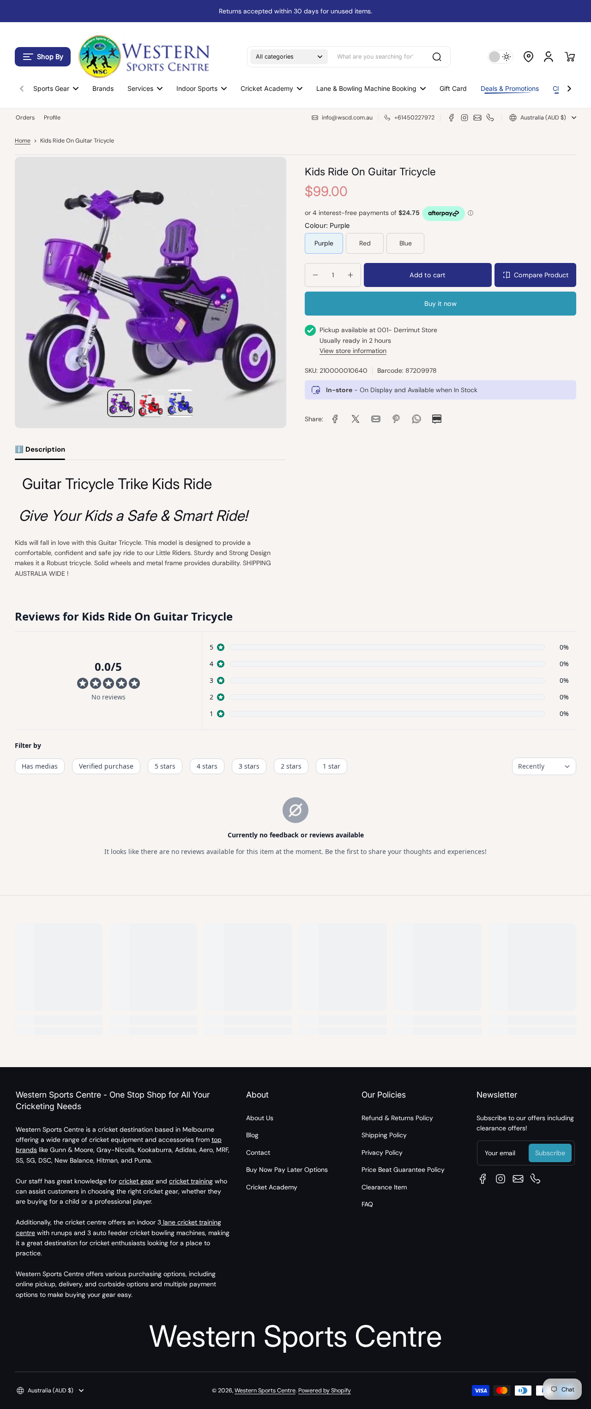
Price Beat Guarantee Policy (403, 1169)
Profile (52, 117)
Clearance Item (384, 1187)
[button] (43, 56)
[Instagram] (464, 117)
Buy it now (440, 303)
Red (365, 243)
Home (22, 140)
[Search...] (436, 56)
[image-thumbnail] (121, 403)
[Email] (477, 117)
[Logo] (143, 56)
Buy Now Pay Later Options (287, 1169)
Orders (25, 117)
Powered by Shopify (324, 1390)
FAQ (367, 1204)
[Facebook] (451, 117)
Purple (323, 243)
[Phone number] (490, 117)
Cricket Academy (271, 1187)
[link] (335, 419)
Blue (405, 243)
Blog (252, 1135)
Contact (258, 1152)
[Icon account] (548, 56)
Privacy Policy (382, 1152)
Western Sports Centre (265, 1390)
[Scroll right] (569, 86)
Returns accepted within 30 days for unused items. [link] (295, 11)
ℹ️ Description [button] (40, 449)
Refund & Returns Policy (397, 1118)
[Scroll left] (22, 86)
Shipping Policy (384, 1135)
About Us (259, 1118)
